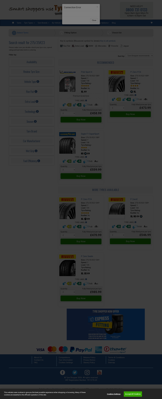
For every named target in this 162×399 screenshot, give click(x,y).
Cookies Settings (113, 394)
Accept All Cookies (132, 394)
